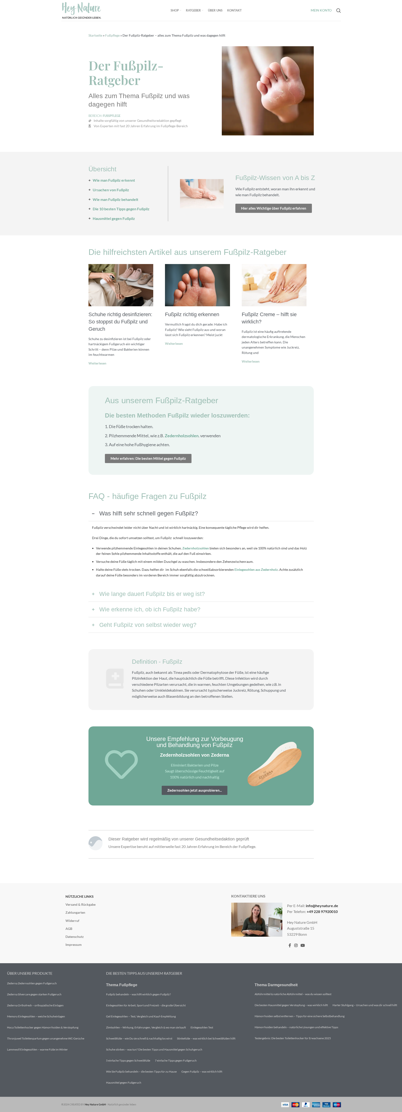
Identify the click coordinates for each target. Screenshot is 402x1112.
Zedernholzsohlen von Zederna (194, 755)
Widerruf (72, 921)
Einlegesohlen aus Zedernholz (256, 569)
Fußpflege (112, 35)
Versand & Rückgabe (80, 904)
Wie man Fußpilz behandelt (115, 199)
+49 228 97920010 (322, 911)
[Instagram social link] (296, 945)
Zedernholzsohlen (182, 435)
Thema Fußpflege (121, 985)
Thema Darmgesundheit (276, 985)
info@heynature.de (322, 905)
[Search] (338, 10)
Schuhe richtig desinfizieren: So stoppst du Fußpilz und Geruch (120, 321)
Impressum (73, 945)
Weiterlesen (97, 363)
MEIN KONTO (321, 10)
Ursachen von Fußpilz (111, 190)
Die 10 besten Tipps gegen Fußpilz (121, 209)
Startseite (95, 35)
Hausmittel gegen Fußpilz (114, 218)
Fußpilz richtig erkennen (192, 314)
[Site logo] (81, 10)
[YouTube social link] (302, 945)
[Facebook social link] (290, 945)
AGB (68, 929)
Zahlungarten (75, 912)
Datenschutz (74, 937)
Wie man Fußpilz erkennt (114, 180)
